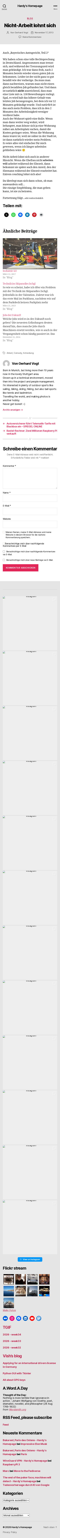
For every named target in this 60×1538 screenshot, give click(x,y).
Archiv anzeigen (13, 409)
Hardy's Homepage (30, 5)
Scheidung (28, 353)
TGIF (7, 1327)
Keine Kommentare (32, 37)
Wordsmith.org (17, 1409)
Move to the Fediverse (27, 1471)
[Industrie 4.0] (30, 253)
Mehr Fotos (9, 1310)
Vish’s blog (12, 1356)
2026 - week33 (12, 1341)
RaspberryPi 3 (11, 1464)
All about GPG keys (14, 1379)
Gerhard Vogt (21, 32)
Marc (6, 1471)
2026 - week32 (12, 1347)
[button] (30, 623)
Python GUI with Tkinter (17, 1373)
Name (6, 493)
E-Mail (7, 506)
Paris (24, 1454)
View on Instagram (31, 1259)
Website (7, 519)
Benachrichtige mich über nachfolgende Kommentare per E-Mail (23, 544)
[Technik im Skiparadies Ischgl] (30, 296)
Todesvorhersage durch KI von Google (26, 1485)
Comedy (18, 353)
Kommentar (9, 466)
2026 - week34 (12, 1334)
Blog (30, 18)
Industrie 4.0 (9, 271)
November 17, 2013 (44, 32)
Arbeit (10, 353)
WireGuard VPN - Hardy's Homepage (25, 1460)
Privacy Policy (10, 1532)
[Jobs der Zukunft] (30, 327)
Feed (6, 1424)
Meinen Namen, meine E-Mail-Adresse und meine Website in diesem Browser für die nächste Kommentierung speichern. (28, 535)
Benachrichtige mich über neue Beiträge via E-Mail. (29, 560)
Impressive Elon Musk (34, 1443)
